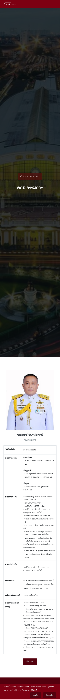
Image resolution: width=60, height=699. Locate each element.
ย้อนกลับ (30, 662)
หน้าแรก (23, 176)
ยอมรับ (35, 695)
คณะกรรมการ (35, 176)
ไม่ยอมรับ (49, 695)
